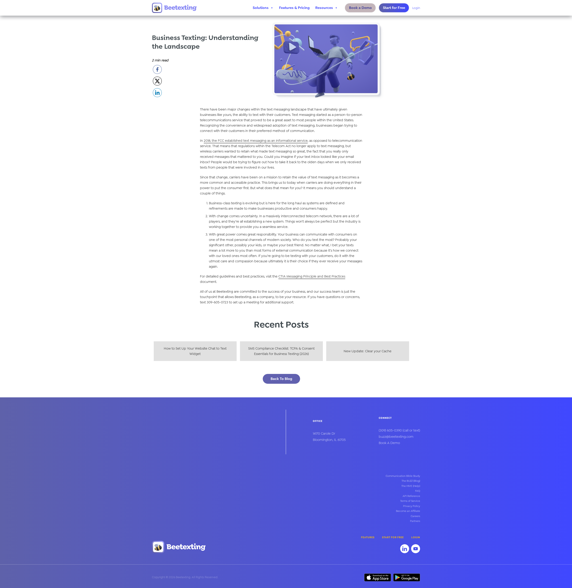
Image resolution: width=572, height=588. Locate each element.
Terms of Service (410, 501)
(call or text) (399, 430)
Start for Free (394, 7)
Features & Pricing (294, 7)
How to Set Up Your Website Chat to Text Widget (195, 351)
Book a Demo (360, 7)
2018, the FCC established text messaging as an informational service (256, 140)
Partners (415, 521)
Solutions (261, 7)
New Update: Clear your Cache (367, 351)
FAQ (417, 491)
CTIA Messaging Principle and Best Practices (311, 276)
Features (367, 537)
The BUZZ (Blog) (411, 481)
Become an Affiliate (408, 511)
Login (416, 8)
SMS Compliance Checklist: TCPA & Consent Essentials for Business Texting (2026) (281, 351)
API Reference (411, 496)
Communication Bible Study (403, 476)
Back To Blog (281, 378)
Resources (324, 7)
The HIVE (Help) (410, 486)
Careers (415, 516)
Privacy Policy (411, 506)
